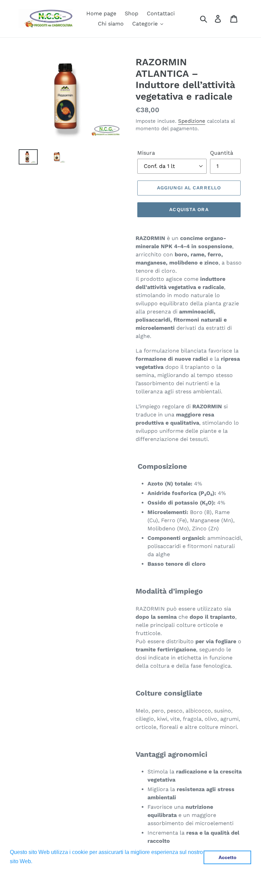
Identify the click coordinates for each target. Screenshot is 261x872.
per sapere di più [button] (55, 861)
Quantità (221, 153)
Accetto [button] (228, 857)
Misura (146, 153)
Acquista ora (188, 209)
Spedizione (191, 121)
